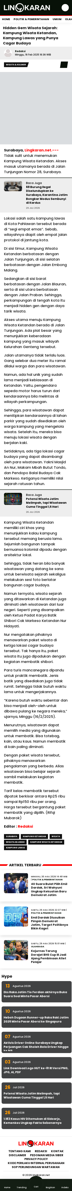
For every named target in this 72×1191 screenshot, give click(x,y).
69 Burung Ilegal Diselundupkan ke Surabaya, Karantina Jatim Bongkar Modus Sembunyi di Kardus (47, 195)
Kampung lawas (15, 847)
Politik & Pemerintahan (31, 19)
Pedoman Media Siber (46, 1155)
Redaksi (20, 51)
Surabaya (11, 836)
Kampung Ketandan (34, 836)
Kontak (57, 1151)
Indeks (64, 1187)
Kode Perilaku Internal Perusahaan (36, 1163)
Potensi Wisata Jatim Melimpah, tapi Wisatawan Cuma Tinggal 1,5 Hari (46, 503)
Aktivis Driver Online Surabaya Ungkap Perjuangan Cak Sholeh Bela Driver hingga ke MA (36, 1047)
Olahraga (37, 946)
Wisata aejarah (15, 842)
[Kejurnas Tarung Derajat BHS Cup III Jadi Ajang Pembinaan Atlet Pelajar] (16, 950)
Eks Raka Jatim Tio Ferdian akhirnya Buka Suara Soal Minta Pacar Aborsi (35, 994)
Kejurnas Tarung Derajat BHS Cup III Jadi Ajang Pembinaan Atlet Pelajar (48, 956)
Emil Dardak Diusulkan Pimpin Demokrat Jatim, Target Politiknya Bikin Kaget (49, 923)
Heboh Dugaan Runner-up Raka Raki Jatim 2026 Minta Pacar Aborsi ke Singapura (36, 1019)
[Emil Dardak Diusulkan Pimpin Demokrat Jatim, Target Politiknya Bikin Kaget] (16, 916)
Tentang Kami (19, 1151)
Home (6, 19)
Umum (57, 19)
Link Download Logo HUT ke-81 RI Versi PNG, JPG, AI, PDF (36, 1070)
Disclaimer (17, 1155)
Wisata (56, 836)
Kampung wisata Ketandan (46, 842)
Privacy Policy (36, 1159)
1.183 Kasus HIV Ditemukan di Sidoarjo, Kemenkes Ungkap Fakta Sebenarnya (32, 1121)
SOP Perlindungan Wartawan (36, 1167)
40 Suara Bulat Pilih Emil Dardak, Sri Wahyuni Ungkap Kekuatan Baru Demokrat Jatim (49, 889)
